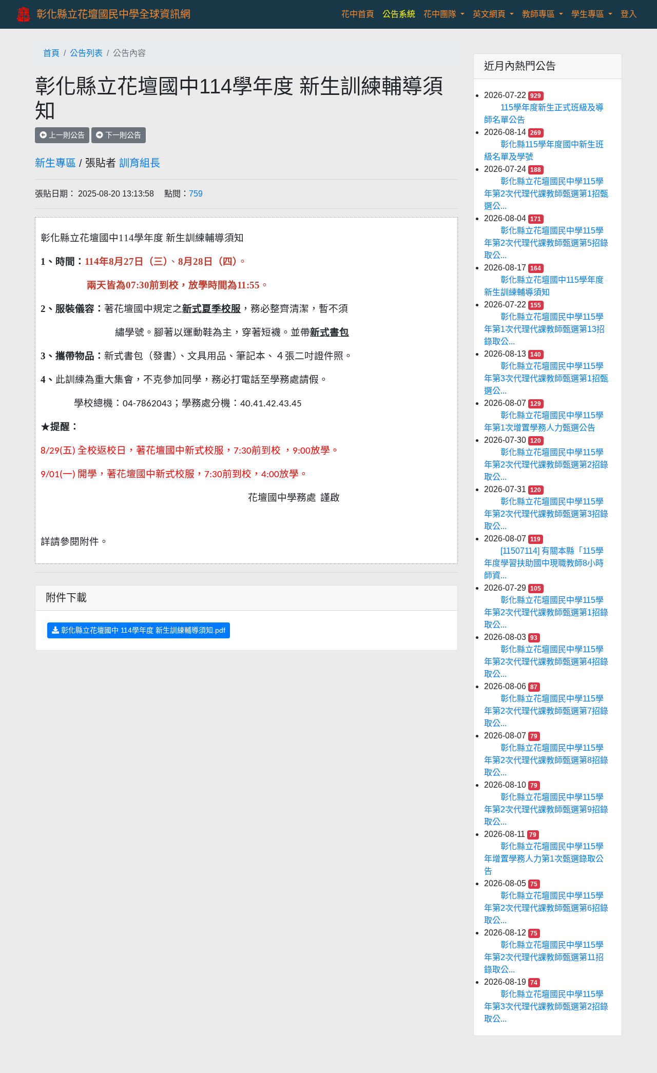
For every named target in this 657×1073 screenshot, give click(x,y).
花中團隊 (440, 14)
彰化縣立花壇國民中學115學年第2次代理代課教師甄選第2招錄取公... (546, 464)
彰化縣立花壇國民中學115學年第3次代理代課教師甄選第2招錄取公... (546, 1006)
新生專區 (55, 163)
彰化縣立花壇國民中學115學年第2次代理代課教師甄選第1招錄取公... (546, 612)
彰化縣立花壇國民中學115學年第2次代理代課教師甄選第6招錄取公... (546, 908)
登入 (629, 14)
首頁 (51, 53)
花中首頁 (359, 13)
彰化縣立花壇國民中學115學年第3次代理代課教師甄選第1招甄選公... (546, 378)
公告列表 (86, 53)
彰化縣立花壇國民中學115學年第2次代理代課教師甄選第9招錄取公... (546, 809)
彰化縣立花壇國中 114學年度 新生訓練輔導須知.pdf (142, 630)
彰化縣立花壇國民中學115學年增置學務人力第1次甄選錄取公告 (544, 858)
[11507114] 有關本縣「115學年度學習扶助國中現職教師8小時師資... (544, 563)
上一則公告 (66, 135)
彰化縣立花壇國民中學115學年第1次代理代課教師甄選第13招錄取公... (544, 329)
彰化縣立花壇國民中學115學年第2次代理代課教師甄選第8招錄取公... (546, 760)
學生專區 (588, 14)
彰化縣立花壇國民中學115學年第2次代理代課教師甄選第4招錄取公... (546, 661)
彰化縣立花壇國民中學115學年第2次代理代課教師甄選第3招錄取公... (546, 514)
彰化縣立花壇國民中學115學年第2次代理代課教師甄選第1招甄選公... (546, 193)
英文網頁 (490, 14)
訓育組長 (139, 163)
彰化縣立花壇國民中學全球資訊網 (113, 14)
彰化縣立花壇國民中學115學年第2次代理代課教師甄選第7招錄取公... (546, 711)
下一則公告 (122, 135)
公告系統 (398, 14)
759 (196, 193)
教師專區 (539, 14)
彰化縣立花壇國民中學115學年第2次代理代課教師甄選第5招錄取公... (546, 243)
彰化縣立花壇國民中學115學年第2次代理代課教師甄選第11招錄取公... (544, 957)
